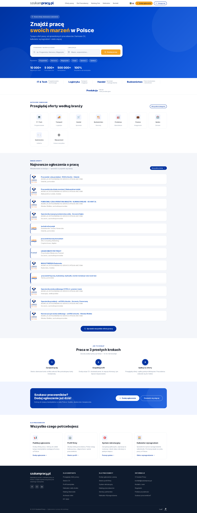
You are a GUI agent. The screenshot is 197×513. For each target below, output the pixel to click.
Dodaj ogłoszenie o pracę (108, 477)
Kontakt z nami (140, 484)
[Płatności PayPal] (165, 509)
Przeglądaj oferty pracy (71, 477)
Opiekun (93, 60)
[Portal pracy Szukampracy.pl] (42, 3)
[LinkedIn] (42, 487)
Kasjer (75, 60)
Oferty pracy (69, 3)
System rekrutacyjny (106, 484)
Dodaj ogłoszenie (145, 3)
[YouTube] (37, 487)
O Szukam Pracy (140, 477)
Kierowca (54, 60)
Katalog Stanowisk (69, 492)
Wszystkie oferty (157, 168)
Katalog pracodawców (106, 488)
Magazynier (65, 60)
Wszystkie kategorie (158, 106)
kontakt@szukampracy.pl (143, 481)
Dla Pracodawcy (82, 3)
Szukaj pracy (112, 52)
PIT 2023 (66, 499)
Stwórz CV (66, 481)
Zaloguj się (161, 3)
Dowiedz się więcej (151, 398)
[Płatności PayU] (160, 509)
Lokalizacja (72, 47)
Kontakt (115, 3)
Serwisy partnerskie (105, 492)
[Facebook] (32, 487)
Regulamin (138, 488)
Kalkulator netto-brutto (70, 488)
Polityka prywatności (142, 492)
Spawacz (84, 60)
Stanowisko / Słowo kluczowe (43, 47)
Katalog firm (95, 3)
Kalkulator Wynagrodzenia (108, 495)
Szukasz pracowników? (143, 495)
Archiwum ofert (68, 495)
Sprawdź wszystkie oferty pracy (100, 329)
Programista (43, 60)
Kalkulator (106, 3)
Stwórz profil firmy (105, 481)
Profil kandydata (68, 484)
